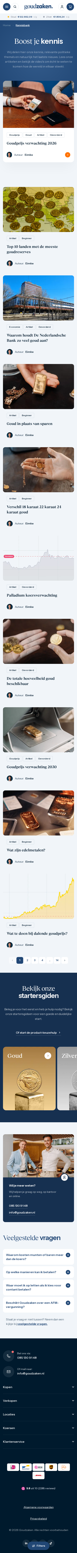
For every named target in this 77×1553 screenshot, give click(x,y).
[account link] (62, 6)
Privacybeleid (38, 1518)
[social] (26, 1543)
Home (7, 25)
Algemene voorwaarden (39, 1507)
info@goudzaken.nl (30, 1373)
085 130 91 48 (27, 1358)
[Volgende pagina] (64, 960)
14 (57, 960)
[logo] (38, 7)
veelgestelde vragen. (32, 1324)
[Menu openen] (6, 6)
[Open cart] (70, 6)
